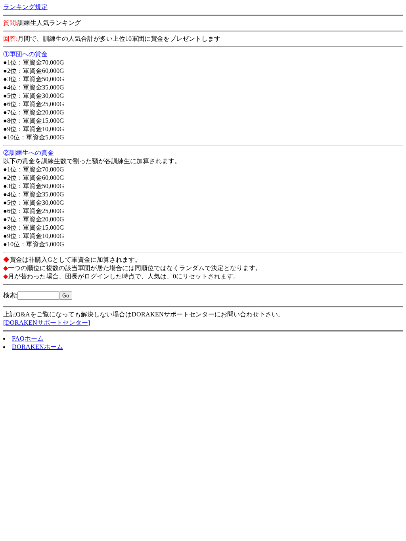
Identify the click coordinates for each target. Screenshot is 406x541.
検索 (9, 295)
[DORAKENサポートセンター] (46, 322)
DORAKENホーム (37, 346)
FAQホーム (28, 338)
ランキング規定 (25, 7)
